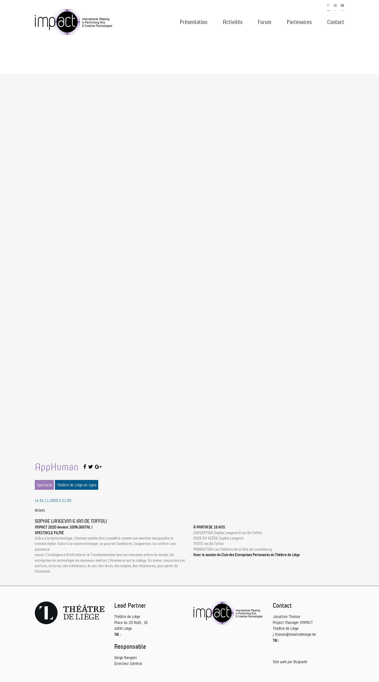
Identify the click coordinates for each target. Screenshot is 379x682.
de (342, 5)
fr (328, 5)
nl (335, 5)
